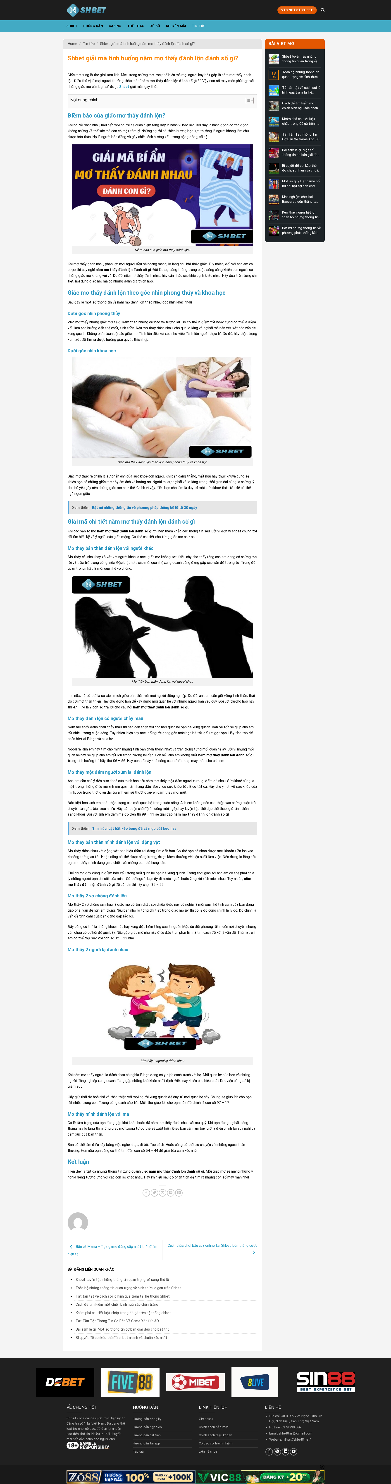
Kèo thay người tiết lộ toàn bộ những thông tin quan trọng (300, 215)
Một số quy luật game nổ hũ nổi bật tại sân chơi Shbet (300, 183)
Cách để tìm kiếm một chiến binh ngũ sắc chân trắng (117, 1304)
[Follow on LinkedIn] (285, 1452)
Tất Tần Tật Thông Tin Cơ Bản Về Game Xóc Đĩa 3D (117, 1321)
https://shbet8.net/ (297, 1440)
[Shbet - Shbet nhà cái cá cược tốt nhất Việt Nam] (86, 10)
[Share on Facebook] (146, 1193)
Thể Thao (135, 26)
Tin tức (198, 26)
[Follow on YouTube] (293, 1452)
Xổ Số (155, 26)
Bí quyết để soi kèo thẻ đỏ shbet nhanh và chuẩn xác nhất (121, 1338)
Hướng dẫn (93, 26)
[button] (247, 101)
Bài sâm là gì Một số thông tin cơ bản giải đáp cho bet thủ (122, 1329)
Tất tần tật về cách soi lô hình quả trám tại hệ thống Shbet (123, 1296)
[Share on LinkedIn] (179, 1193)
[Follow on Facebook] (269, 1452)
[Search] (322, 10)
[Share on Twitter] (154, 1193)
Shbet (72, 26)
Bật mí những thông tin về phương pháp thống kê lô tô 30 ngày (301, 230)
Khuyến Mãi (176, 26)
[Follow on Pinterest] (277, 1452)
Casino (115, 26)
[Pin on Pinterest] (170, 1193)
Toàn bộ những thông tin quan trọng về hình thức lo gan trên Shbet (128, 1288)
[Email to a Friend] (162, 1193)
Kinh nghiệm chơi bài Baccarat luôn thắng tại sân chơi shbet (299, 199)
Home (72, 44)
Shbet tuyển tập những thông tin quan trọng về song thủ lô (122, 1279)
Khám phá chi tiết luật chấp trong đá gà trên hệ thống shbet (123, 1313)
